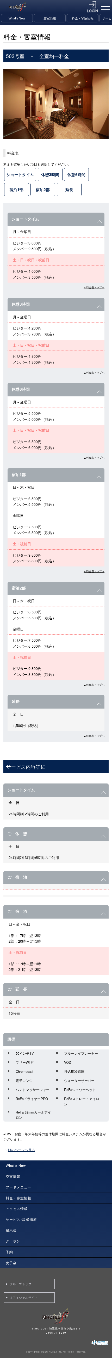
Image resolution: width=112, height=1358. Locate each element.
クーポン (13, 1240)
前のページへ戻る (21, 1149)
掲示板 (11, 1230)
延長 (69, 189)
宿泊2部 (43, 189)
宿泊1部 (16, 189)
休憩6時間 (76, 174)
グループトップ (21, 1284)
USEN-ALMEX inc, (51, 1351)
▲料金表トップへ (94, 287)
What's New (17, 18)
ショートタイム (20, 174)
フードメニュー (18, 1187)
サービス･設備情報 (21, 1219)
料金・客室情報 (83, 18)
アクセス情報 (17, 1208)
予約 (9, 1251)
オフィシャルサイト (24, 1297)
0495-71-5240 (56, 1332)
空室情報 (49, 18)
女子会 (11, 1262)
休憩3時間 (50, 174)
